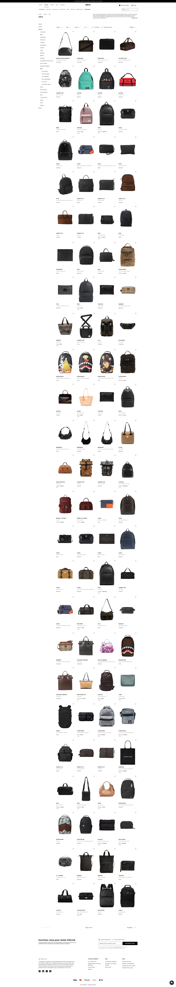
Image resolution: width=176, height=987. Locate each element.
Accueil (39, 14)
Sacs (41, 68)
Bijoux (41, 34)
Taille (67, 27)
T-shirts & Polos (43, 97)
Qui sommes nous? (92, 961)
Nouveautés (87, 9)
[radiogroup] (118, 939)
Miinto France (44, 958)
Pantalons (42, 58)
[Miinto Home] (88, 5)
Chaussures (55, 9)
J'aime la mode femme (105, 939)
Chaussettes (43, 37)
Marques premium (108, 27)
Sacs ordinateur (45, 76)
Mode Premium (79, 9)
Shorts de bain (43, 89)
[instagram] (39, 971)
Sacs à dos (44, 81)
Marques (73, 9)
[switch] (95, 27)
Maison (40, 108)
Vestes (41, 102)
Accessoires (62, 9)
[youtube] (47, 971)
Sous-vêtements (44, 92)
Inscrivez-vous (130, 943)
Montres (42, 55)
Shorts (41, 87)
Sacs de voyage (45, 73)
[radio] (99, 939)
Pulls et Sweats (43, 63)
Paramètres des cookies (127, 967)
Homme (46, 4)
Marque (58, 27)
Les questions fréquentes (110, 961)
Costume (42, 47)
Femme (40, 4)
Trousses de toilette (46, 84)
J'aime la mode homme (119, 939)
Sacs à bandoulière (46, 79)
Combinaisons (43, 45)
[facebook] (50, 971)
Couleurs (76, 27)
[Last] (135, 927)
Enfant (52, 4)
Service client (108, 967)
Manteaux (42, 53)
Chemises (42, 42)
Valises (41, 100)
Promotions (42, 9)
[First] (41, 927)
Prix (85, 27)
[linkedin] (43, 971)
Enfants (40, 24)
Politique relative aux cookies (128, 965)
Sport (68, 9)
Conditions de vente (126, 961)
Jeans (41, 50)
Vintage (42, 105)
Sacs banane (45, 71)
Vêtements (48, 9)
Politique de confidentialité (128, 963)
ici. (123, 948)
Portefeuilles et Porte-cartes (46, 60)
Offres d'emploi (91, 967)
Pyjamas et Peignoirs (45, 66)
